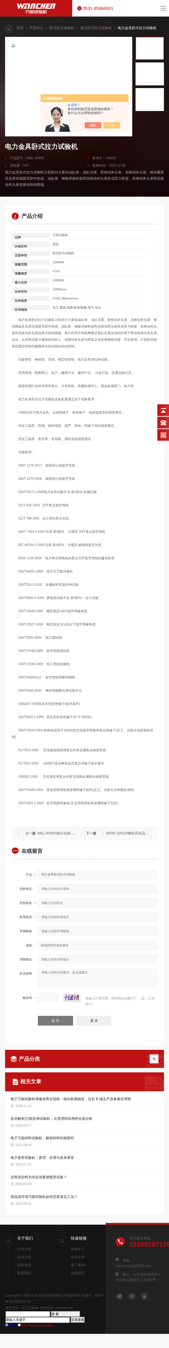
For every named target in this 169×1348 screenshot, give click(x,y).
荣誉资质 (24, 1265)
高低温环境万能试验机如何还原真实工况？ (44, 1197)
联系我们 (24, 1273)
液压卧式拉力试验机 (96, 28)
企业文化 (24, 1257)
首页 (20, 28)
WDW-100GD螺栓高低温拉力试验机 (134, 833)
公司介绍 (24, 1249)
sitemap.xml (64, 1308)
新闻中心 (78, 1249)
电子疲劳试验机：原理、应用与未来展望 (42, 1158)
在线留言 (78, 1273)
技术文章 (78, 1257)
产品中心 (36, 28)
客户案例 (78, 1265)
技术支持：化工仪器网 (21, 1308)
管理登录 (46, 1308)
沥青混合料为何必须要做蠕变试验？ (39, 1177)
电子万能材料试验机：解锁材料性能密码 (42, 1138)
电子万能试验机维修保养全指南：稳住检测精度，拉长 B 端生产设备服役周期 (71, 1099)
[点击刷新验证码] (72, 998)
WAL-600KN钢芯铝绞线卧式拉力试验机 (68, 833)
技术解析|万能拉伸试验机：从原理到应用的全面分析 (51, 1118)
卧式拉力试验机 (62, 28)
